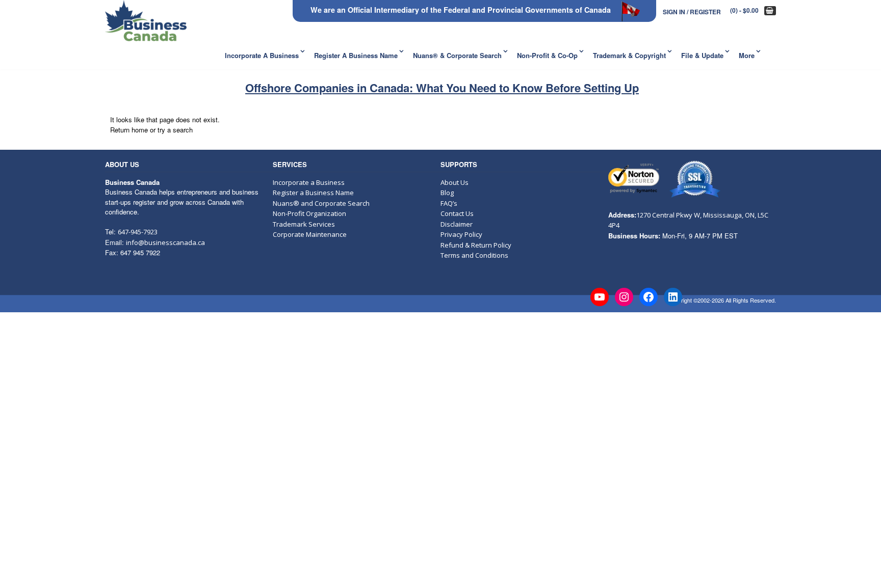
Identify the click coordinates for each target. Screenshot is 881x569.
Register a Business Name (356, 55)
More (747, 55)
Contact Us (457, 213)
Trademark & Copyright (629, 55)
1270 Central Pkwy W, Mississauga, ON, (697, 215)
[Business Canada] (146, 20)
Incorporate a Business (262, 55)
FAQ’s (448, 203)
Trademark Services (304, 224)
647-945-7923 (138, 231)
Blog (447, 192)
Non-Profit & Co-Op (547, 55)
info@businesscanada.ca (165, 242)
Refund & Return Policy (475, 245)
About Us (454, 182)
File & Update (702, 55)
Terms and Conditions (474, 255)
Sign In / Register (692, 11)
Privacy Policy (461, 234)
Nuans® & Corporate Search (457, 55)
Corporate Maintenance (310, 234)
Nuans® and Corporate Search (321, 203)
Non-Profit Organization (309, 213)
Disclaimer (456, 224)
